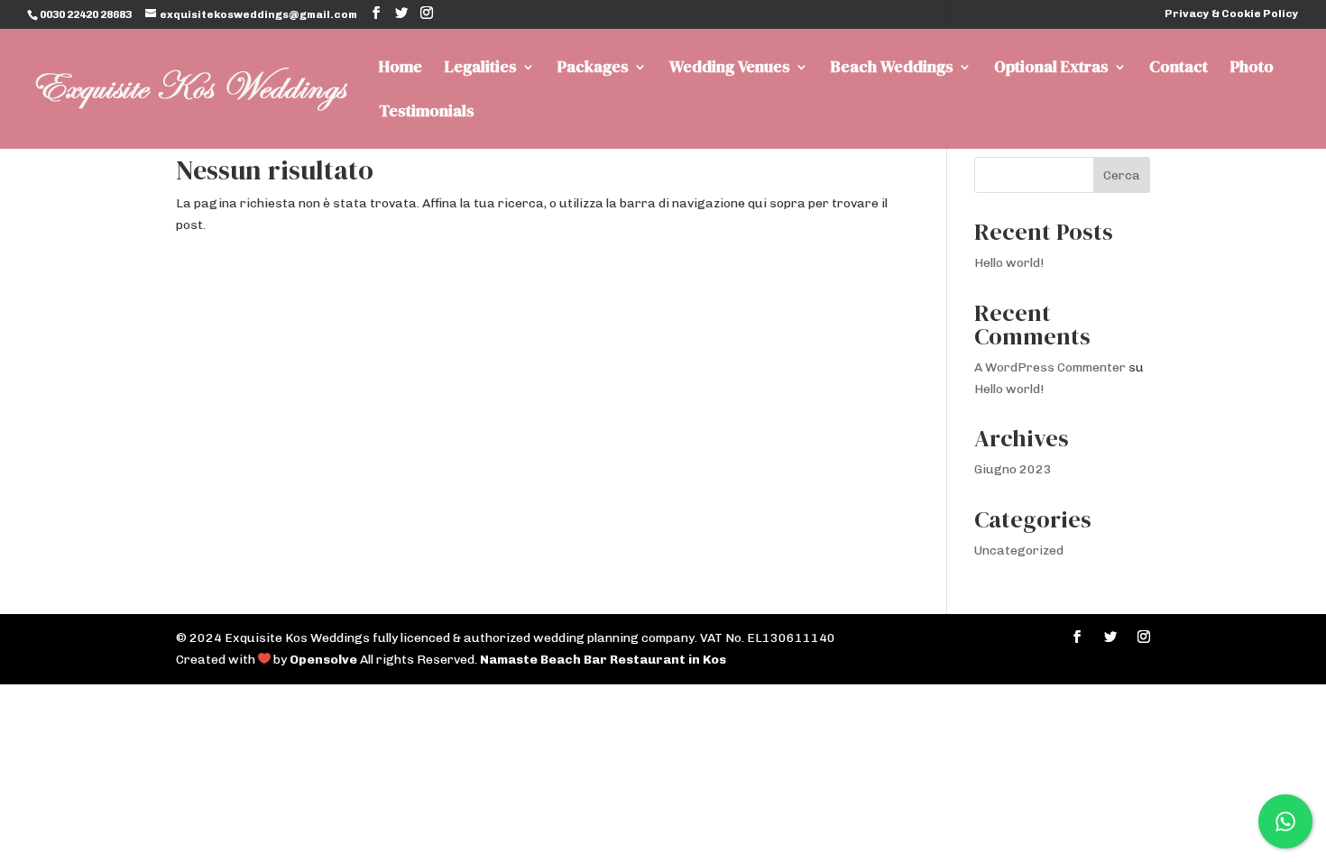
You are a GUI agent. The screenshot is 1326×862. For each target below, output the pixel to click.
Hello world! (1009, 263)
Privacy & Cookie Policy (1232, 14)
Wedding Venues (729, 69)
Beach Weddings (892, 69)
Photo (1252, 69)
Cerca (1121, 175)
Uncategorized (1019, 550)
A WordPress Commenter (1050, 367)
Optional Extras (1051, 69)
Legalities (481, 69)
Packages (593, 69)
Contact (1178, 69)
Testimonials (426, 113)
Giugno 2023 (1013, 469)
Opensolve (323, 659)
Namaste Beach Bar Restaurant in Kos (603, 659)
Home (400, 69)
